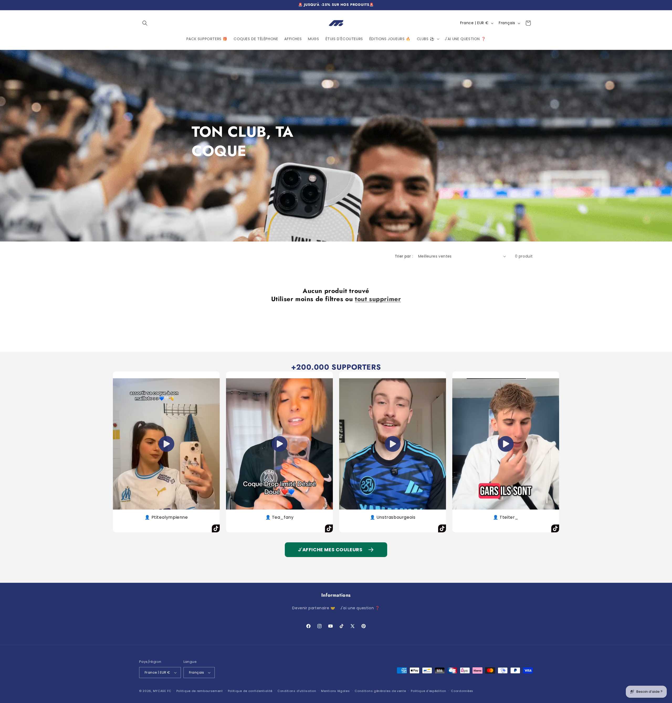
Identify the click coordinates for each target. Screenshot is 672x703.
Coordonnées (462, 691)
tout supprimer (378, 299)
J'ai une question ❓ (360, 608)
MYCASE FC (162, 691)
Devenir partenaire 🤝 (313, 608)
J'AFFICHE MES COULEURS (330, 549)
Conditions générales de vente (380, 691)
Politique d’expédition (428, 691)
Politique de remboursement (199, 691)
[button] (145, 23)
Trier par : (404, 256)
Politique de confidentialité (250, 691)
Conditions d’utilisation (296, 691)
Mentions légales (335, 691)
